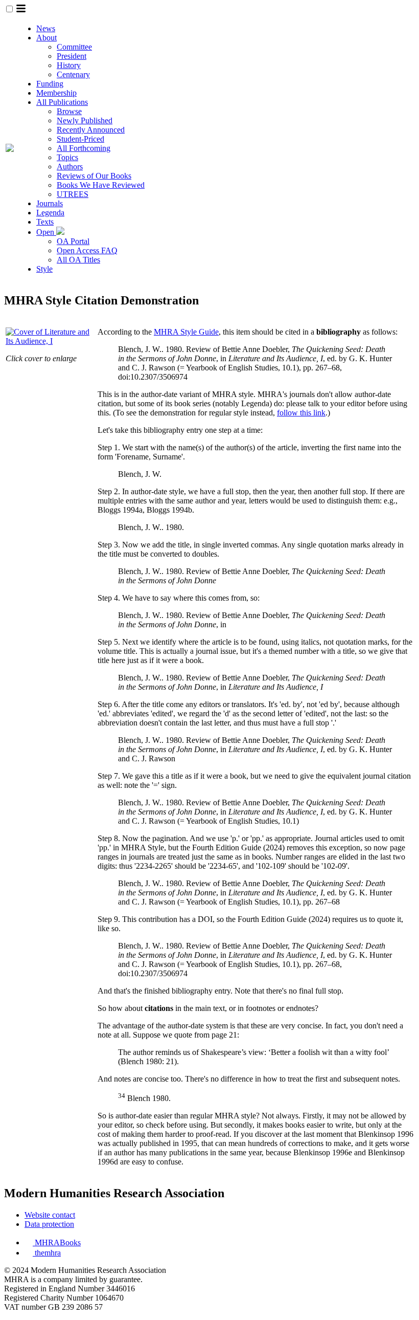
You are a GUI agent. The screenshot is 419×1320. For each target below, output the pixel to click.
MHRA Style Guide (186, 331)
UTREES (72, 194)
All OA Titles (78, 259)
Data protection (49, 1224)
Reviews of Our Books (94, 175)
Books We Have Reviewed (101, 185)
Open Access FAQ (87, 250)
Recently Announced (91, 129)
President (71, 56)
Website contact (50, 1215)
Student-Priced (80, 139)
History (69, 65)
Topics (67, 157)
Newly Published (84, 120)
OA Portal (73, 241)
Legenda (50, 212)
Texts (45, 221)
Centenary (73, 74)
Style (44, 269)
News (45, 28)
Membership (56, 93)
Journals (49, 203)
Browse (69, 111)
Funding (49, 83)
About (46, 37)
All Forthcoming (83, 148)
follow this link (301, 412)
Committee (74, 46)
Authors (70, 166)
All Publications (62, 102)
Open (46, 232)
